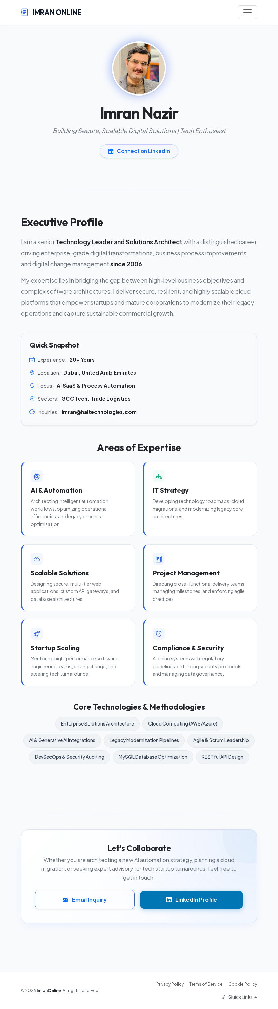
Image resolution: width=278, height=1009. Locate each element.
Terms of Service (206, 984)
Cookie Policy (242, 984)
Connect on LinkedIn (143, 151)
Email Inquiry (89, 899)
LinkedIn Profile (195, 899)
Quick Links (240, 997)
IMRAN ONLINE (56, 12)
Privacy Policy (170, 984)
